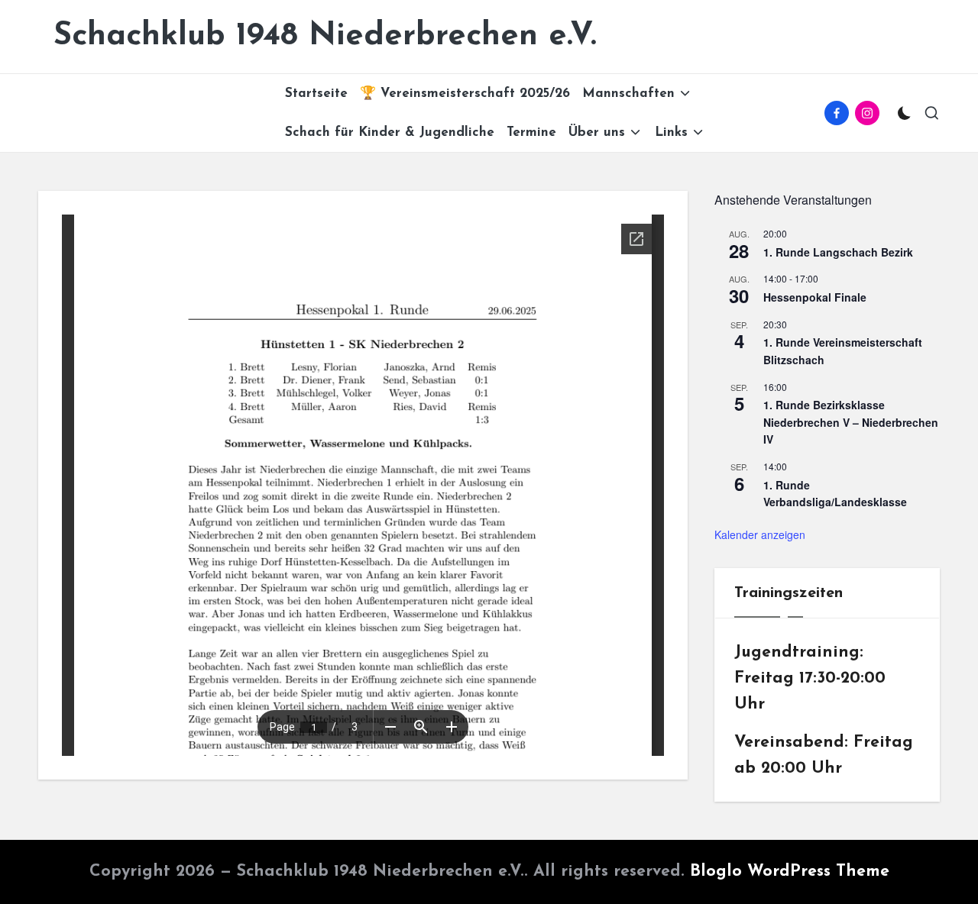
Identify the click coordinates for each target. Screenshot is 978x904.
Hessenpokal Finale (814, 297)
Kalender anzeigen (759, 534)
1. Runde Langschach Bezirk (838, 252)
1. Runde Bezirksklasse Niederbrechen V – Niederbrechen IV (850, 422)
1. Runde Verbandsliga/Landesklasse (835, 493)
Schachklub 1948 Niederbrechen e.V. (325, 36)
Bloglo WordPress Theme (789, 872)
